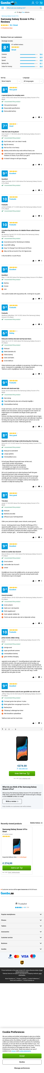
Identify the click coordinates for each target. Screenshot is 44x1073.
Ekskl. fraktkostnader (14, 872)
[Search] (40, 8)
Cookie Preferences (33, 978)
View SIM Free (23, 768)
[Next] (41, 729)
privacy (13, 1051)
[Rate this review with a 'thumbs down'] (39, 117)
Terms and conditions (16, 980)
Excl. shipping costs (24, 778)
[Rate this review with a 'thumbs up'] (33, 117)
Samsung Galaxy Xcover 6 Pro (10, 16)
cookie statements (25, 1051)
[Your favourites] (37, 2)
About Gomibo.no (10, 978)
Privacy (19, 978)
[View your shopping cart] (41, 2)
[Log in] (33, 2)
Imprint (25, 978)
